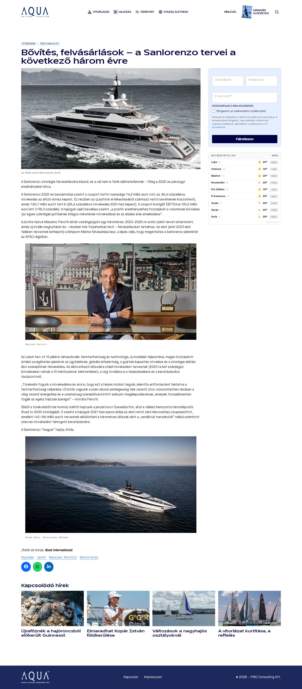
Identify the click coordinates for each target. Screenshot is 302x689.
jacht (41, 557)
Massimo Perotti (63, 557)
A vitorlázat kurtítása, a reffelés (244, 633)
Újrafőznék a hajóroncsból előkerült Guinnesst (51, 633)
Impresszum (153, 677)
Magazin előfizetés (261, 12)
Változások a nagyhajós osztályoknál (179, 633)
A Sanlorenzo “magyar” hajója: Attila (47, 429)
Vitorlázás (28, 43)
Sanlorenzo (89, 557)
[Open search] (277, 12)
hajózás (27, 557)
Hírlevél (230, 12)
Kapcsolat (130, 677)
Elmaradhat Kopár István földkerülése (116, 633)
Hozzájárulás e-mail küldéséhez (232, 106)
